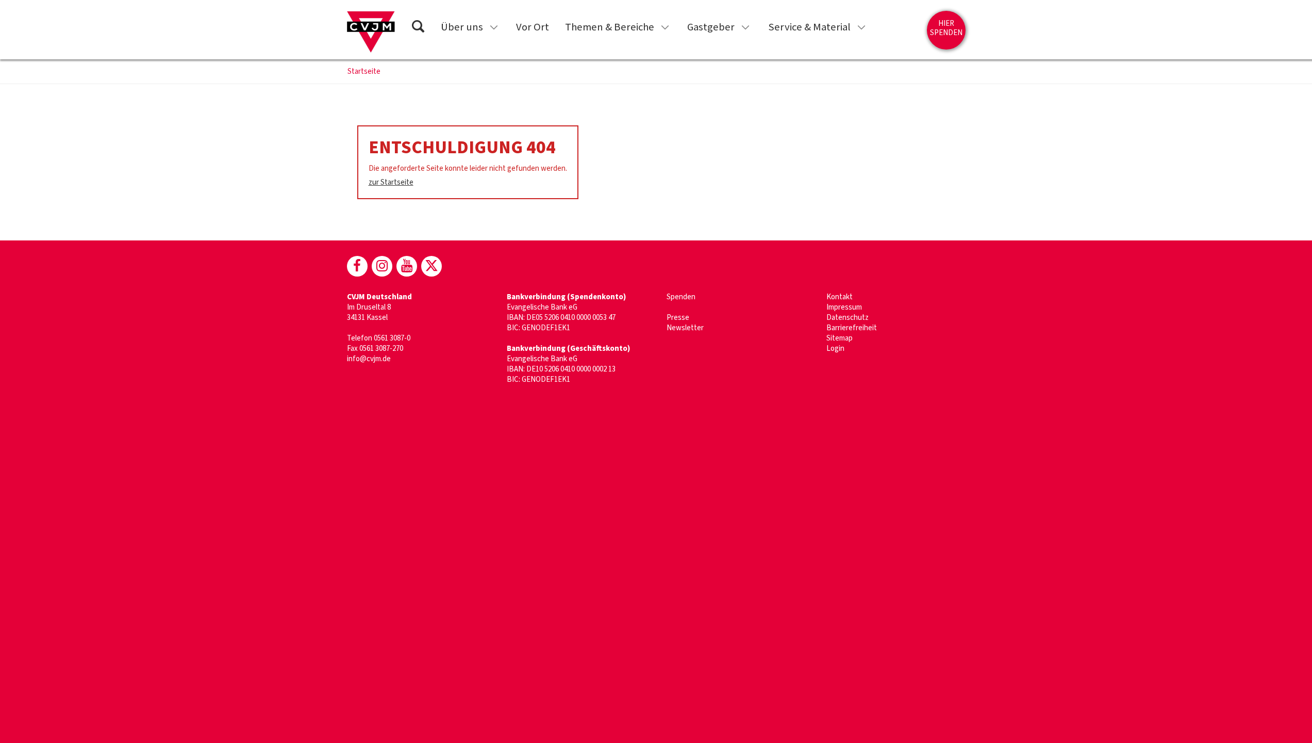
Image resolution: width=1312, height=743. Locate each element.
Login (835, 348)
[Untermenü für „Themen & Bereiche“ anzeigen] (665, 27)
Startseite (363, 72)
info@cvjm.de (369, 358)
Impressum (844, 307)
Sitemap (839, 338)
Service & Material (809, 27)
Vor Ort (532, 27)
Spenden (681, 297)
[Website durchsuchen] (418, 28)
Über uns (462, 27)
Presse (678, 317)
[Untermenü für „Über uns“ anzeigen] (494, 27)
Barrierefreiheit (851, 327)
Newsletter (685, 327)
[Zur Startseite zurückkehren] (371, 32)
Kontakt (839, 297)
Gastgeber (711, 27)
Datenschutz (847, 317)
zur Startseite (391, 182)
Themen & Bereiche (609, 27)
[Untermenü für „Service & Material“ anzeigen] (861, 27)
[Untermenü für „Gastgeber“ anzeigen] (745, 27)
